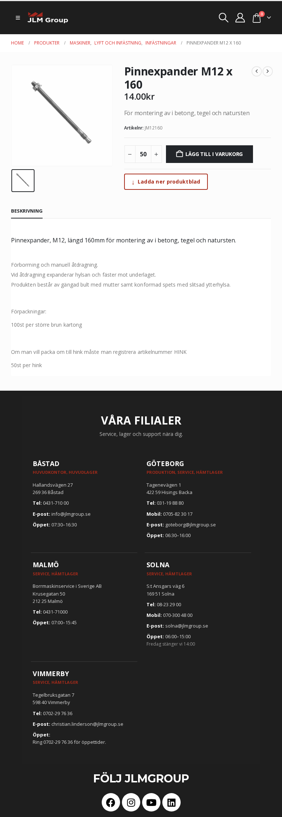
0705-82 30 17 (177, 514)
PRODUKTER (46, 43)
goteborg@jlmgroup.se (190, 524)
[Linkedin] (171, 802)
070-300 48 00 (177, 615)
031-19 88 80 (170, 503)
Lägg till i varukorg (214, 153)
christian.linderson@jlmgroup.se (87, 724)
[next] (268, 71)
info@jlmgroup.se (71, 514)
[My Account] (240, 17)
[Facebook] (111, 802)
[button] (18, 17)
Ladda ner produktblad (165, 181)
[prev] (257, 71)
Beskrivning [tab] (27, 210)
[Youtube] (151, 802)
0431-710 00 (56, 503)
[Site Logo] (48, 17)
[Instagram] (131, 802)
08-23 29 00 (169, 604)
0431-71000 (55, 611)
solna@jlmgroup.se (186, 625)
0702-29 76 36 (57, 713)
